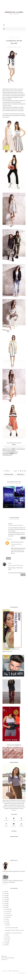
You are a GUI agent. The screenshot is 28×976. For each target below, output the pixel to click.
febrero (7, 938)
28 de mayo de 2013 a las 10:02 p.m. (15, 565)
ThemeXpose (15, 970)
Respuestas (9, 539)
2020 (5, 893)
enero (6, 940)
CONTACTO (4, 959)
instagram (21, 820)
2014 (5, 905)
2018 (5, 897)
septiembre (7, 915)
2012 (5, 942)
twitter (13, 820)
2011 (5, 944)
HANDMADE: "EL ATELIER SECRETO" (13, 933)
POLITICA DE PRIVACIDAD (7, 957)
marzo (6, 936)
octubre (7, 913)
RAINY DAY (7, 925)
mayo (6, 923)
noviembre (7, 911)
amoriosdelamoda (14, 37)
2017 (5, 899)
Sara (9, 563)
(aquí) (16, 452)
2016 (5, 901)
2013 (5, 907)
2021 (5, 891)
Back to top (21, 973)
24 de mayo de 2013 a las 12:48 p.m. (15, 525)
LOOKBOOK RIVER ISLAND (11, 927)
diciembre (7, 909)
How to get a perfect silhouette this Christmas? (14, 871)
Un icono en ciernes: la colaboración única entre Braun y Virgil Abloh (13, 881)
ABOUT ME (4, 956)
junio (6, 921)
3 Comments (7, 470)
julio (6, 919)
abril (6, 935)
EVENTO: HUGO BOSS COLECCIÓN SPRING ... (13, 505)
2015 (5, 903)
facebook (6, 820)
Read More (14, 810)
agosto (6, 917)
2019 (5, 895)
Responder (23, 537)
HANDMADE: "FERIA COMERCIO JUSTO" (14, 930)
